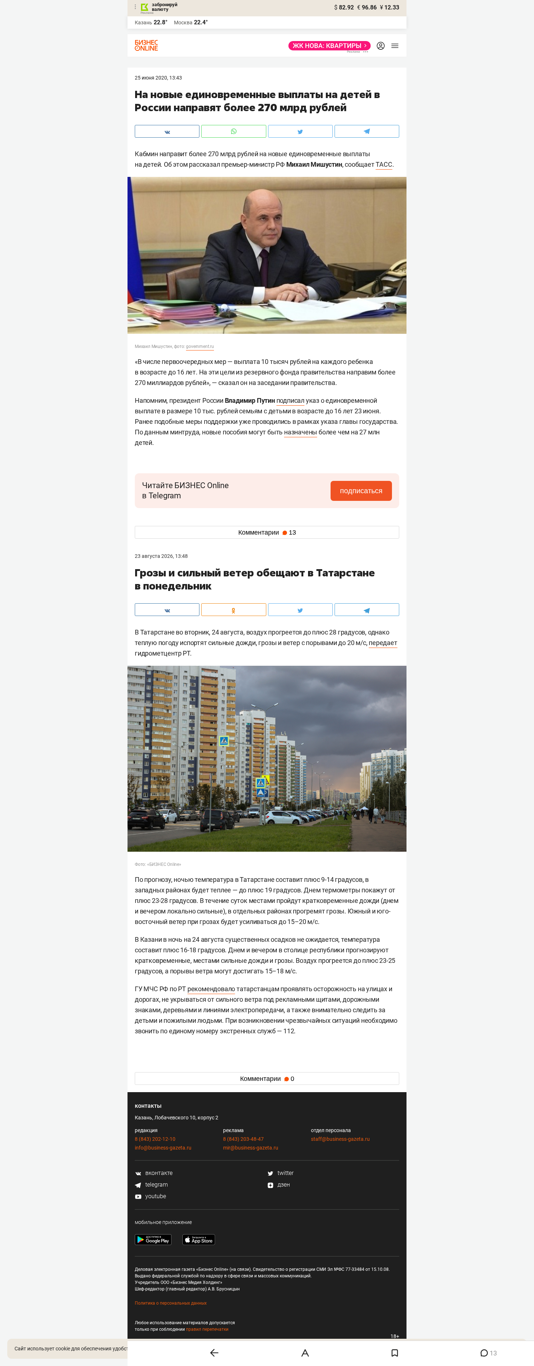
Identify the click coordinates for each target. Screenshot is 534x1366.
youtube (155, 1196)
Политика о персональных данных (171, 1303)
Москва (183, 22)
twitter (285, 1173)
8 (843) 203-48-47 (243, 1139)
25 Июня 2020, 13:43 (158, 78)
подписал (290, 400)
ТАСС (384, 164)
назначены (300, 432)
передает (383, 642)
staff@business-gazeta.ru (340, 1139)
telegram (156, 1184)
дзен (283, 1184)
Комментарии (267, 532)
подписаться (361, 491)
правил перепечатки (207, 1329)
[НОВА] (327, 45)
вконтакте (158, 1173)
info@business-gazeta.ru (163, 1148)
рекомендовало (211, 989)
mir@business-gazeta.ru (250, 1148)
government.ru (200, 346)
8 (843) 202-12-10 (155, 1139)
